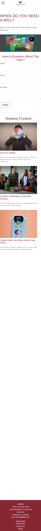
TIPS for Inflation (8, 153)
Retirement (20, 524)
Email (2, 75)
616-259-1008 (23, 507)
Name (2, 63)
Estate (20, 529)
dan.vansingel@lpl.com (20, 517)
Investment (20, 526)
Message (3, 87)
